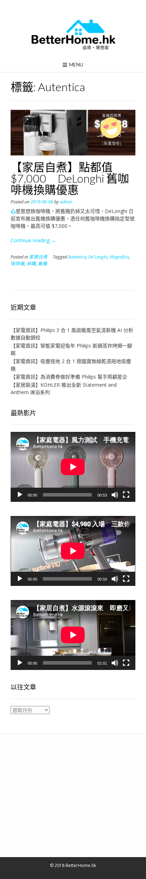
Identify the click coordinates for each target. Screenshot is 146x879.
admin (66, 202)
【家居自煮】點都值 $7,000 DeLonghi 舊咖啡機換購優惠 (70, 178)
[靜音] (114, 494)
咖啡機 (17, 264)
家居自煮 (38, 257)
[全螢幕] (126, 494)
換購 (31, 264)
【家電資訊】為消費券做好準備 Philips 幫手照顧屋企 (69, 376)
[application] (73, 467)
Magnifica (119, 257)
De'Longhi (97, 257)
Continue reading (33, 240)
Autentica (77, 257)
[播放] (19, 494)
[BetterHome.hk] (73, 35)
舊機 (42, 264)
